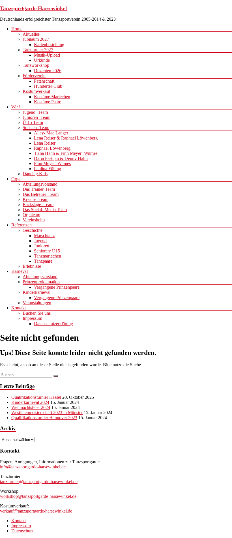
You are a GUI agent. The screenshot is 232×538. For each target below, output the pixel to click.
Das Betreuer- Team (41, 194)
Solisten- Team (36, 127)
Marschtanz (44, 235)
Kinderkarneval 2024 (30, 402)
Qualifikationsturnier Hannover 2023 (44, 417)
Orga (15, 178)
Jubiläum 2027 (36, 39)
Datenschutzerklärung (53, 323)
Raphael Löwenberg (52, 148)
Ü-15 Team (33, 122)
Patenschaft (44, 81)
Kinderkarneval (36, 292)
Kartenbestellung (49, 44)
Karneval (19, 271)
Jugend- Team (35, 112)
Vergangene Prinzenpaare (57, 287)
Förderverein (34, 75)
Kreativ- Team (35, 199)
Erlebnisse (32, 266)
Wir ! (15, 106)
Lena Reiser (44, 143)
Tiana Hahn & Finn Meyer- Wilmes (65, 153)
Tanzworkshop (36, 65)
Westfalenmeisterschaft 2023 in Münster (47, 412)
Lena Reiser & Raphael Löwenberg (66, 138)
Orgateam (31, 214)
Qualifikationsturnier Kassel (36, 397)
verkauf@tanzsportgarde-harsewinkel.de (36, 511)
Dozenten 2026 (47, 70)
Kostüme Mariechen (52, 96)
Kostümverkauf (36, 91)
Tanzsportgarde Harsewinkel (33, 8)
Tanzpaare (43, 261)
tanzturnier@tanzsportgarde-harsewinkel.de (39, 481)
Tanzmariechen (47, 256)
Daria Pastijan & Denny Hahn (61, 158)
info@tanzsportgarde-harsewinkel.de (33, 466)
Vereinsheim (34, 219)
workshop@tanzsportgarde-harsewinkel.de (38, 496)
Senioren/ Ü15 (47, 250)
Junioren (41, 245)
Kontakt (18, 307)
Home (16, 28)
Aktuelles (31, 34)
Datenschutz (22, 530)
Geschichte (32, 230)
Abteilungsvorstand (40, 184)
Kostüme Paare (47, 101)
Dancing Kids (35, 173)
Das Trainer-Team (39, 189)
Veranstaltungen (37, 302)
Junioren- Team (36, 117)
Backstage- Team (38, 204)
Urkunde (42, 60)
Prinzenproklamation (41, 281)
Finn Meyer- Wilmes (52, 163)
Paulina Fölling (47, 168)
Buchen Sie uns (37, 313)
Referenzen (21, 224)
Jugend (40, 240)
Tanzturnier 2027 (38, 49)
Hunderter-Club (48, 86)
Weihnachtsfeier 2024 (30, 407)
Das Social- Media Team (45, 209)
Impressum (32, 318)
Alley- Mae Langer (51, 132)
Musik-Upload (47, 55)
